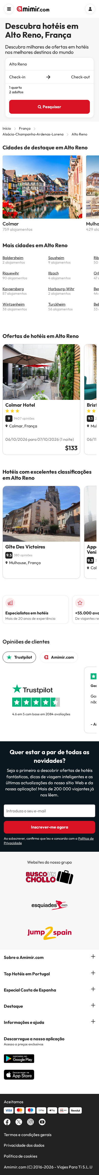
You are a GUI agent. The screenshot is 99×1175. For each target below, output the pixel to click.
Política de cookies (20, 1156)
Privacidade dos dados (24, 1145)
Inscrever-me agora (49, 827)
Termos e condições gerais (28, 1134)
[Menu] (9, 9)
